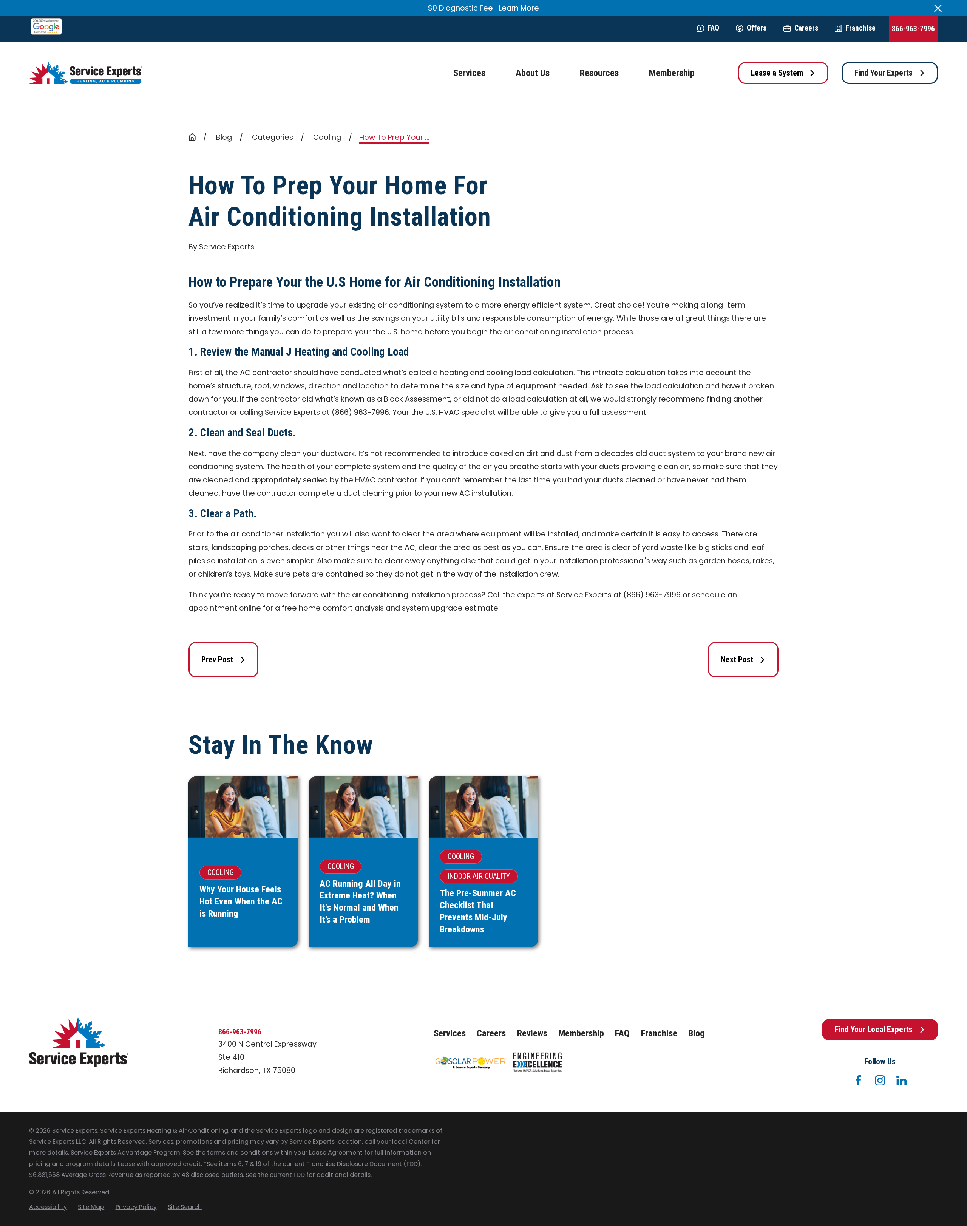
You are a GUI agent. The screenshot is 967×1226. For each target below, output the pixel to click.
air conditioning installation (553, 331)
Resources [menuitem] (599, 72)
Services (450, 1033)
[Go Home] (192, 137)
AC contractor (266, 372)
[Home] (85, 73)
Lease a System (777, 72)
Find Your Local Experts (874, 1029)
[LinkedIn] (901, 1080)
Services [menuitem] (469, 72)
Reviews (532, 1033)
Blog (696, 1033)
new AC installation (476, 493)
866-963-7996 (913, 29)
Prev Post (217, 659)
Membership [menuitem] (672, 72)
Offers (756, 28)
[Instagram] (880, 1080)
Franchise (861, 28)
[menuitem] (48, 1206)
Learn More (519, 8)
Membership (581, 1033)
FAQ (713, 28)
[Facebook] (858, 1080)
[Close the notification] (938, 8)
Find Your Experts (883, 72)
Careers (806, 28)
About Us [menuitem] (533, 72)
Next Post (737, 659)
